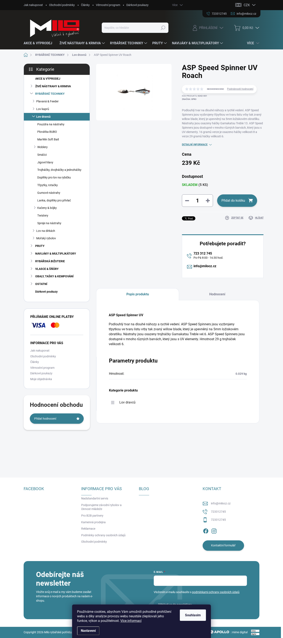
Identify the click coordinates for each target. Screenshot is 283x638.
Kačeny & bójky (47, 207)
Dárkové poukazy (137, 5)
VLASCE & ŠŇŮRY (47, 269)
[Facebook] (206, 530)
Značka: (189, 99)
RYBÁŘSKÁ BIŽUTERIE (50, 261)
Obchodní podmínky (62, 5)
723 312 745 (203, 253)
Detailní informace (195, 144)
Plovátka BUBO (47, 131)
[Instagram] (214, 530)
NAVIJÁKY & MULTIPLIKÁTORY (55, 253)
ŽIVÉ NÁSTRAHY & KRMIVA (53, 86)
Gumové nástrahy (48, 192)
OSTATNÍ (41, 284)
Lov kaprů (42, 109)
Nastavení (88, 631)
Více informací (131, 621)
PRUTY (40, 246)
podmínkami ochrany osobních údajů (215, 592)
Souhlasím (193, 615)
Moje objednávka (41, 379)
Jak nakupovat (33, 5)
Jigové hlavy (45, 162)
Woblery (42, 147)
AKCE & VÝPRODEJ (47, 78)
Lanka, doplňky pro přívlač (54, 200)
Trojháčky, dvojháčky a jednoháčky (59, 169)
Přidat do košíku (233, 200)
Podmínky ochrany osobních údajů (103, 535)
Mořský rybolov (46, 238)
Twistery (42, 215)
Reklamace (88, 528)
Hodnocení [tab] (217, 294)
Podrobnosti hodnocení (240, 88)
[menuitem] (39, 43)
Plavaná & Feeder (47, 101)
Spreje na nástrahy (49, 223)
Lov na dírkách (45, 230)
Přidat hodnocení (45, 418)
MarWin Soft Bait (48, 139)
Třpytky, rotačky (47, 185)
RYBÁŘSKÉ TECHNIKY (50, 93)
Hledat (163, 27)
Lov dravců (43, 116)
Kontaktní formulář (223, 545)
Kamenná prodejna (93, 522)
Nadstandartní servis (94, 498)
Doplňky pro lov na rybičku (54, 177)
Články (85, 5)
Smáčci (42, 154)
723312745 (218, 511)
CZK (247, 5)
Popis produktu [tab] (137, 294)
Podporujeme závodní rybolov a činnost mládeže (101, 507)
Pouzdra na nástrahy (50, 124)
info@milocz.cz (205, 266)
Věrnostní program (108, 5)
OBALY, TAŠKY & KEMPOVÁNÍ (54, 276)
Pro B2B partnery (92, 515)
